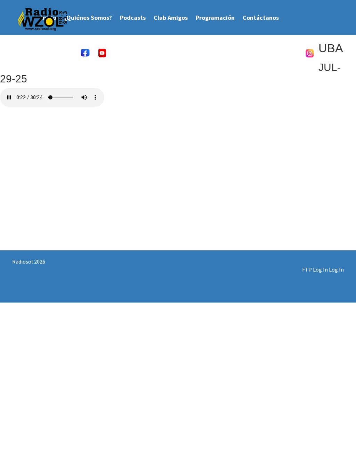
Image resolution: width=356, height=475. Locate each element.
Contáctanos (261, 18)
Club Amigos (171, 18)
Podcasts (133, 18)
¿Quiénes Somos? (88, 18)
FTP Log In (315, 269)
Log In (336, 269)
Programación (215, 18)
